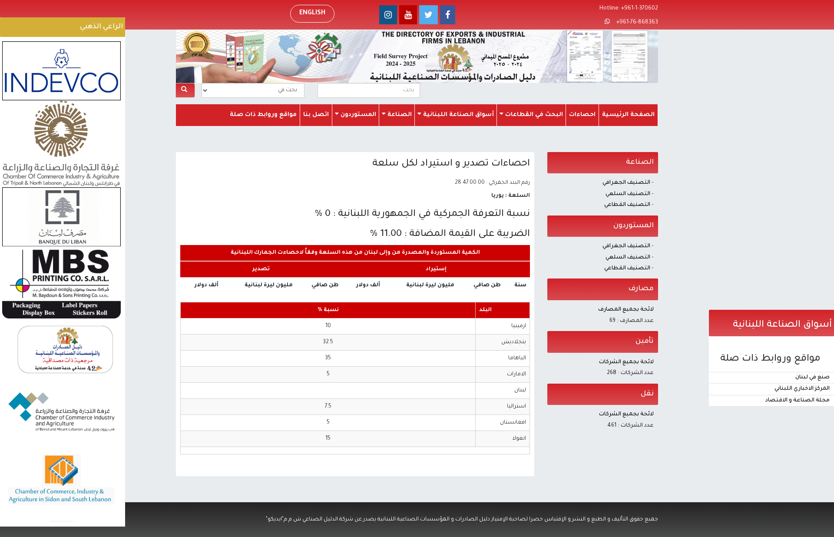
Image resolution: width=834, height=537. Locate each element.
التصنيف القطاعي (627, 205)
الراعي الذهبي (101, 27)
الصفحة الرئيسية (628, 115)
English (312, 13)
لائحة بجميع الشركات (626, 362)
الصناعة (399, 115)
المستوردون (357, 115)
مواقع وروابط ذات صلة (263, 115)
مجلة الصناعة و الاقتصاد (797, 401)
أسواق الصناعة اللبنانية (457, 115)
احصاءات (582, 115)
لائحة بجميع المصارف (626, 310)
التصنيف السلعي (628, 194)
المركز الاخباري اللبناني (802, 389)
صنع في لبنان (812, 378)
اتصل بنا (316, 115)
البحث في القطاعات (533, 115)
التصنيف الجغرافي (626, 183)
